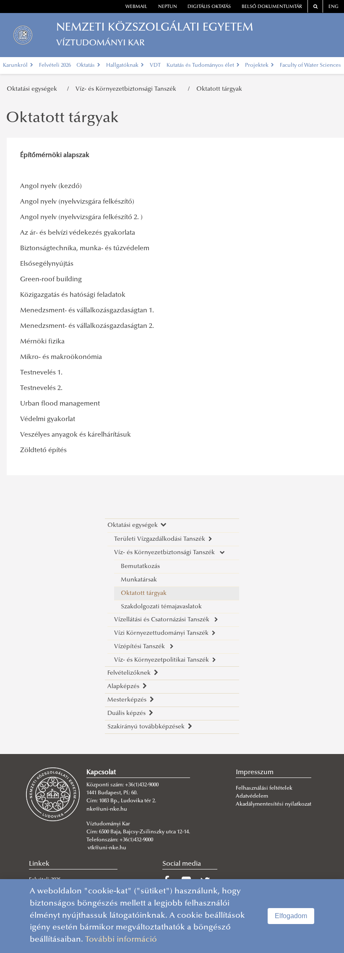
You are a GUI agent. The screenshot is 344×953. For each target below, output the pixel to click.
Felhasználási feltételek (264, 788)
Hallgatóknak (123, 65)
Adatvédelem (252, 796)
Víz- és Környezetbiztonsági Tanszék (128, 89)
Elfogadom (291, 915)
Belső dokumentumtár (272, 7)
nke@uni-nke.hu (106, 809)
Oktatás (86, 65)
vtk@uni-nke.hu (107, 848)
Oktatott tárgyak (219, 89)
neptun (167, 7)
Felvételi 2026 (55, 65)
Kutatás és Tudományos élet (201, 65)
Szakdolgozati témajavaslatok (161, 607)
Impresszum (255, 772)
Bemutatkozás (140, 566)
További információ (121, 940)
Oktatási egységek (33, 89)
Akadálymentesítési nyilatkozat (273, 804)
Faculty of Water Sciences (310, 65)
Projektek (257, 65)
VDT (155, 65)
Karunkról (16, 65)
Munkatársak (139, 580)
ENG (333, 7)
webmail (136, 7)
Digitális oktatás (209, 7)
